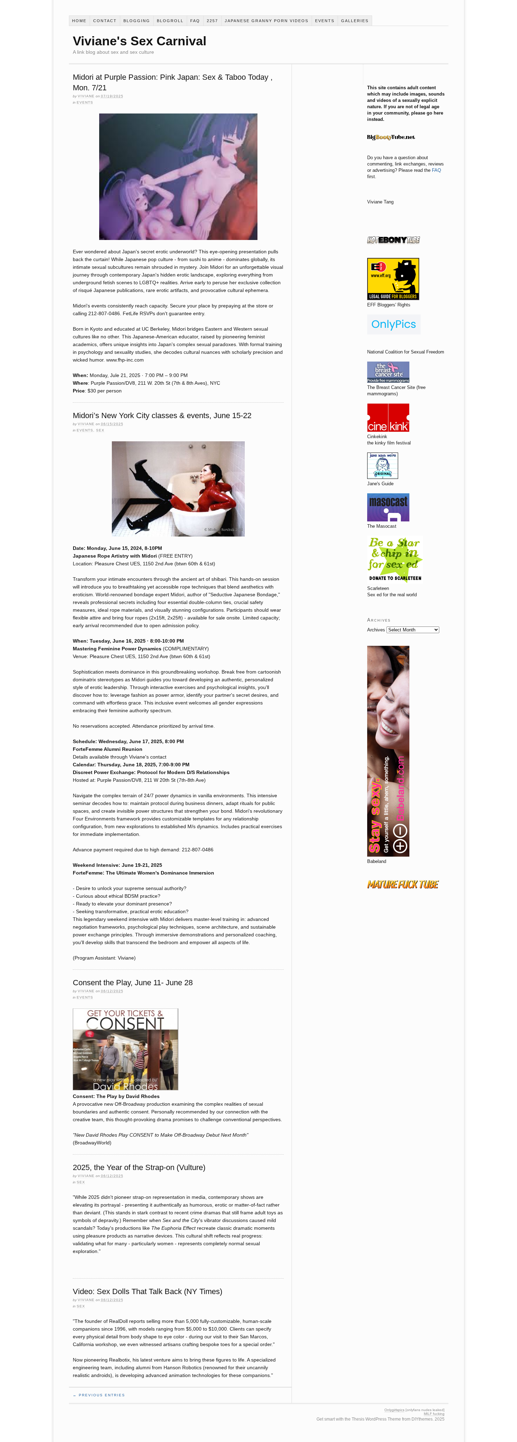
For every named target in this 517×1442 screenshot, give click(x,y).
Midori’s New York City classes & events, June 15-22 (162, 415)
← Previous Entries (99, 1395)
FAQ (195, 21)
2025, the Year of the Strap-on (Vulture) (139, 1167)
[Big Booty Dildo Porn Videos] (391, 145)
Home (79, 21)
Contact (105, 21)
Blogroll (170, 21)
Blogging (136, 21)
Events (324, 21)
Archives (376, 629)
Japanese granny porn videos (266, 21)
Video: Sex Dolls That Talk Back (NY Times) (147, 1291)
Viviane (86, 96)
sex (100, 430)
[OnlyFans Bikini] (394, 333)
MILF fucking (434, 1414)
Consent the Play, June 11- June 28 (133, 982)
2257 (212, 21)
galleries (355, 21)
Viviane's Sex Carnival (139, 41)
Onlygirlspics (394, 1410)
